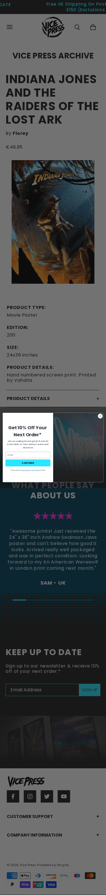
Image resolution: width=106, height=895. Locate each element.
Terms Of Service (35, 470)
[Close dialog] (100, 416)
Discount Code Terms (25, 470)
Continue (28, 462)
